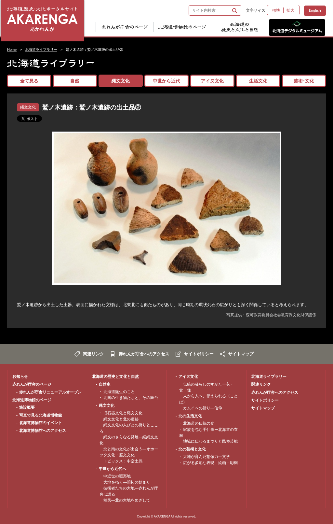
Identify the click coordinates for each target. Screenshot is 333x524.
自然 (74, 80)
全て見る (29, 80)
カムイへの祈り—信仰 (202, 408)
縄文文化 (121, 80)
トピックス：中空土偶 (122, 461)
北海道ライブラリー (41, 49)
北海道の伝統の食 (198, 423)
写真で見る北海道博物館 (40, 415)
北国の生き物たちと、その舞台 (130, 398)
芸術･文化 (304, 80)
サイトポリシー (199, 353)
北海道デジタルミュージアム (297, 27)
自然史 (105, 384)
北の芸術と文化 (192, 449)
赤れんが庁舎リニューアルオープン (50, 392)
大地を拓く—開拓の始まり (126, 482)
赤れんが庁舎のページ (128, 27)
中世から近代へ (112, 469)
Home (12, 49)
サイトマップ (241, 353)
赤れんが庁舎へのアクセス (144, 353)
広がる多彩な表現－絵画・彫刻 (210, 463)
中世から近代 (166, 80)
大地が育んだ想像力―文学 (206, 457)
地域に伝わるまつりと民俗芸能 (210, 441)
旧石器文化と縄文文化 (122, 413)
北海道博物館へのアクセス (42, 430)
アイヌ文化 (212, 80)
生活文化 (258, 80)
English (315, 10)
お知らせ (20, 376)
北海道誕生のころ (119, 392)
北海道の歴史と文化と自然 (243, 27)
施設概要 (27, 407)
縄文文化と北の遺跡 (121, 419)
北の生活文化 (190, 416)
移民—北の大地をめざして (126, 500)
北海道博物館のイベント (40, 423)
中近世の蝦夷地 (117, 476)
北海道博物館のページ (185, 27)
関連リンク (93, 353)
